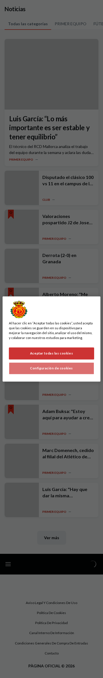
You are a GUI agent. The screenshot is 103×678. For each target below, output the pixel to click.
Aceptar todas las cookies (51, 353)
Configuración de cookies (51, 368)
